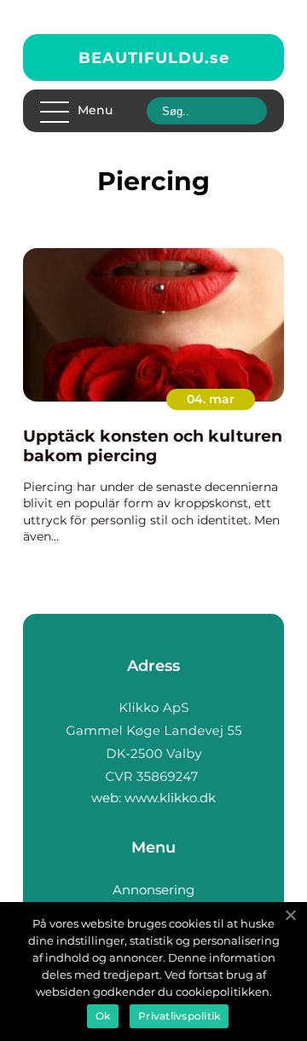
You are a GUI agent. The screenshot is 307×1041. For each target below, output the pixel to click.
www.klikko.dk (170, 797)
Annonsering (153, 890)
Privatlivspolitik (179, 1015)
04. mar (211, 399)
